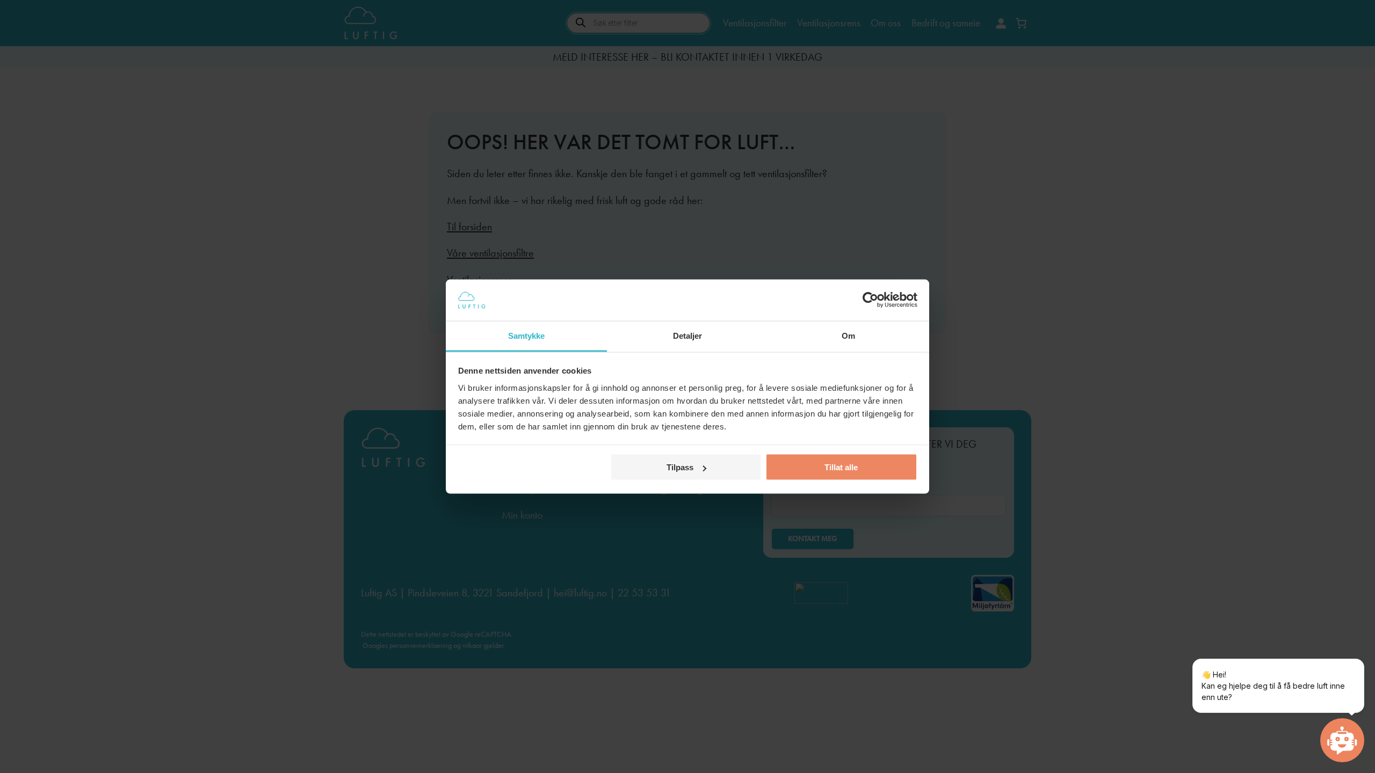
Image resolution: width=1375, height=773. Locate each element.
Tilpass (680, 467)
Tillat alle (841, 467)
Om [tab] (848, 335)
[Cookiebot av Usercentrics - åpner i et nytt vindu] (870, 300)
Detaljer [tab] (688, 335)
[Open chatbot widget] (1342, 740)
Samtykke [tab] (526, 335)
